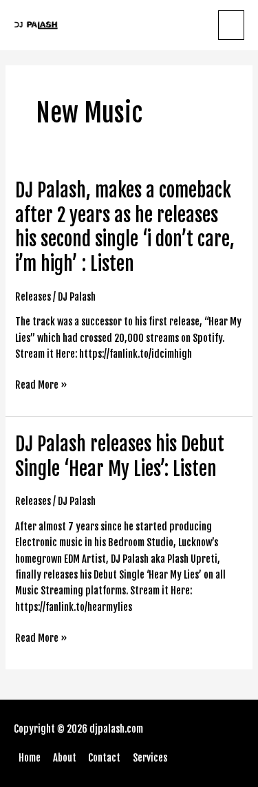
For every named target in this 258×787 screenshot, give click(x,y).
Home (30, 757)
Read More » (41, 385)
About (64, 757)
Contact (104, 757)
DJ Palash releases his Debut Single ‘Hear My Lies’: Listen (119, 456)
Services (150, 757)
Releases (33, 296)
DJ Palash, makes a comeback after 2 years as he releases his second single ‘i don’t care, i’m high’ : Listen (125, 227)
